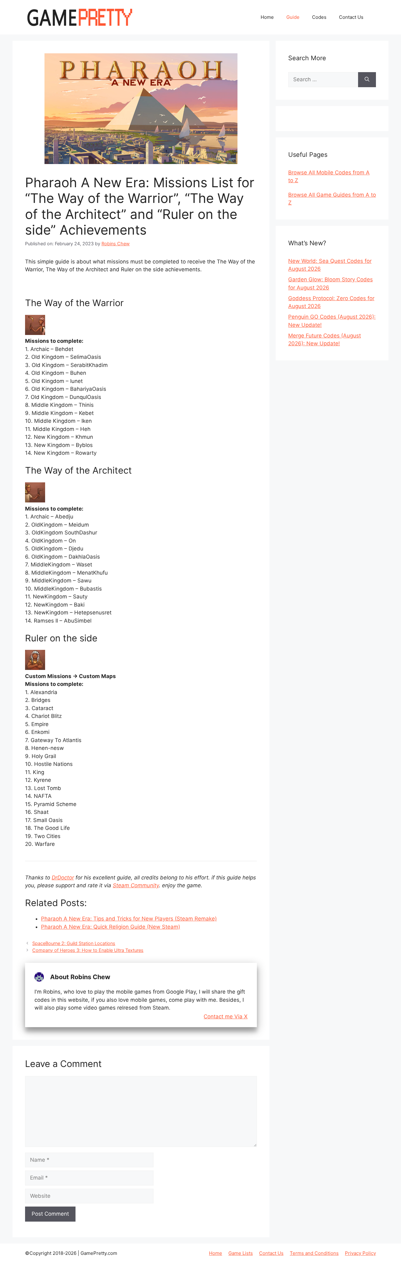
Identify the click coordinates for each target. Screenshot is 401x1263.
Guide (292, 17)
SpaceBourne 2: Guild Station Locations (73, 943)
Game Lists (240, 1253)
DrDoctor (63, 877)
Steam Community (136, 885)
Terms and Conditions (314, 1253)
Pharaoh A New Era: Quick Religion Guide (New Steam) (110, 927)
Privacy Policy (360, 1253)
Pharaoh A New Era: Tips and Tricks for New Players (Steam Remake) (129, 918)
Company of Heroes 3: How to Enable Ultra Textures (87, 950)
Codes (319, 17)
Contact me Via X (225, 1016)
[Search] (367, 79)
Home (267, 17)
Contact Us (351, 17)
